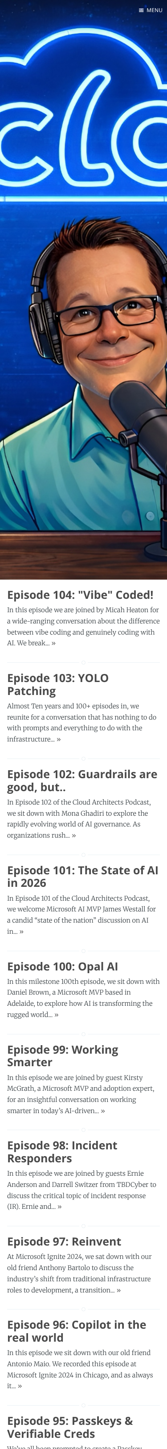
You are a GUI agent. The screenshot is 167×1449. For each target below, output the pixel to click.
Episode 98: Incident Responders (62, 1152)
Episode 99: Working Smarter (62, 1056)
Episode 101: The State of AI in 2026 (83, 877)
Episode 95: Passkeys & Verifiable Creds (70, 1427)
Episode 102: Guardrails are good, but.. (82, 781)
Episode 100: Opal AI (62, 966)
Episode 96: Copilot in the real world (77, 1331)
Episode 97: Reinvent (64, 1241)
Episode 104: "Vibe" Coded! (80, 594)
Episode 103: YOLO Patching (58, 684)
